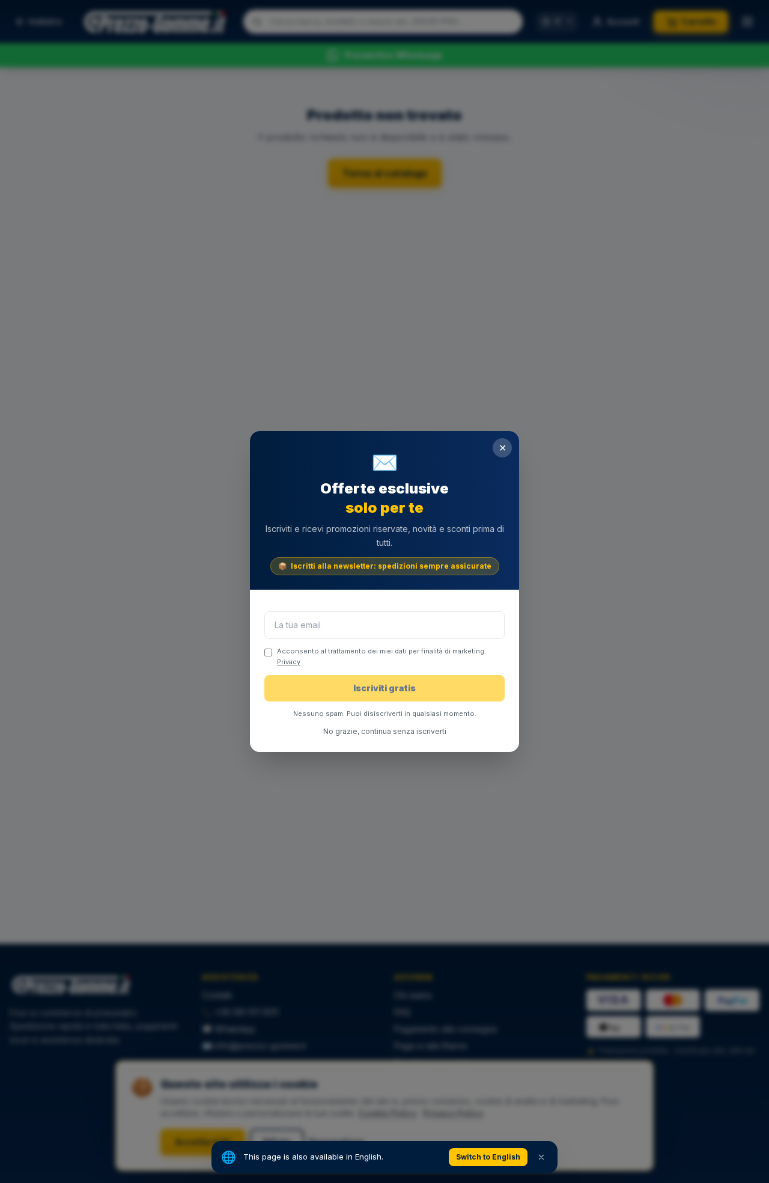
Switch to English (488, 1156)
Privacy (288, 662)
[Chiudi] (541, 1157)
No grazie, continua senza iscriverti (384, 731)
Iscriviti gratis (384, 688)
